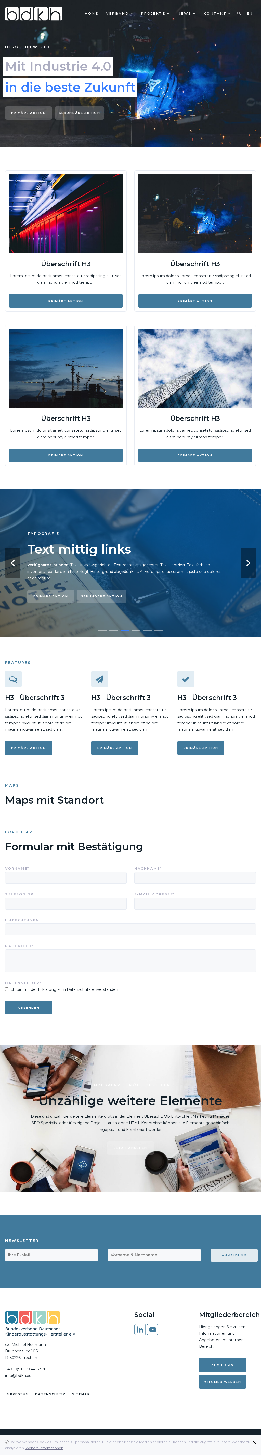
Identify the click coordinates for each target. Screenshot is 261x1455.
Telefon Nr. (20, 894)
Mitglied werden (222, 1382)
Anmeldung (234, 1255)
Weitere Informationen (44, 1448)
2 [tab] (113, 630)
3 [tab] (125, 630)
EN (249, 13)
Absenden (28, 1007)
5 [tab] (147, 630)
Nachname (149, 868)
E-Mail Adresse (154, 894)
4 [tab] (136, 630)
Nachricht (20, 945)
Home (91, 13)
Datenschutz (78, 989)
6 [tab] (158, 630)
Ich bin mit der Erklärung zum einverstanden (63, 989)
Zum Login (222, 1365)
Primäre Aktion (28, 113)
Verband (118, 13)
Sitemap (81, 1394)
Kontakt (215, 13)
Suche (239, 13)
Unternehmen (22, 920)
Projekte (154, 13)
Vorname (20, 868)
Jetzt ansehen (130, 1148)
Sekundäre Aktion (79, 113)
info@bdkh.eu (18, 1375)
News (185, 13)
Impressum (17, 1394)
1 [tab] (102, 630)
